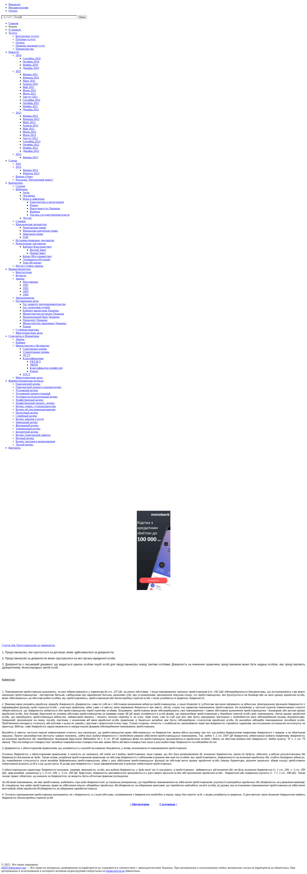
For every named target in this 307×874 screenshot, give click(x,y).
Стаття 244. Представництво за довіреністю (28, 645)
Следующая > (168, 804)
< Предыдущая (139, 804)
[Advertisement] (108, 483)
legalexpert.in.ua (115, 870)
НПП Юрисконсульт (13, 867)
